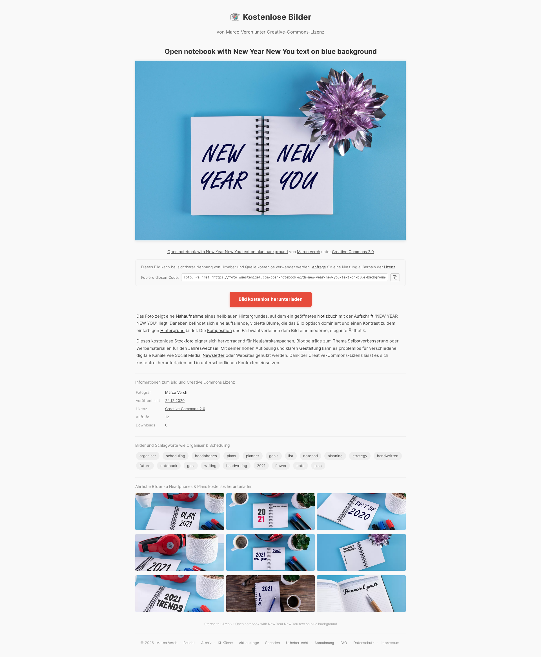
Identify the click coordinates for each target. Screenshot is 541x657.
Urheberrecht (297, 643)
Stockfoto (184, 341)
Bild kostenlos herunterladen (271, 299)
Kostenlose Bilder (277, 17)
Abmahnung (324, 643)
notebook (168, 465)
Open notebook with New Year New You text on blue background (227, 251)
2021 (261, 465)
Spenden (272, 643)
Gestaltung (310, 348)
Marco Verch (308, 251)
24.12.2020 (175, 400)
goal (190, 465)
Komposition (219, 330)
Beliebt (189, 643)
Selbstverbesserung (368, 341)
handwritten (387, 456)
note (300, 465)
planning (335, 456)
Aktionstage (249, 643)
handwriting (236, 465)
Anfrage (319, 267)
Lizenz (389, 267)
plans (231, 456)
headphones (206, 456)
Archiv (227, 624)
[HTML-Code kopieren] (395, 277)
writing (210, 465)
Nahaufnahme (189, 316)
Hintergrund (172, 330)
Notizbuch (327, 316)
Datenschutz (363, 643)
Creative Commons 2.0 (353, 251)
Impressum (390, 643)
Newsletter (214, 355)
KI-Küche (225, 643)
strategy (359, 456)
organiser (147, 456)
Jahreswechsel (203, 348)
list (290, 456)
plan (318, 465)
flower (281, 465)
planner (252, 456)
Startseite (211, 624)
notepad (310, 456)
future (144, 465)
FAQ (343, 643)
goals (273, 456)
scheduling (175, 456)
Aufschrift (363, 316)
